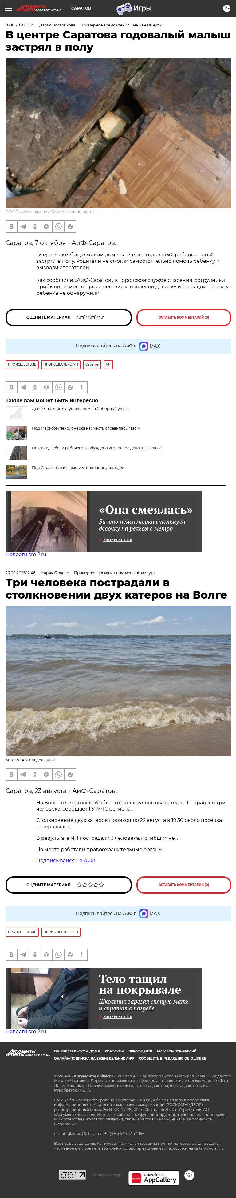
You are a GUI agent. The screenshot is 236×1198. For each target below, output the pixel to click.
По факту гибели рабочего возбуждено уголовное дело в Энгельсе (97, 448)
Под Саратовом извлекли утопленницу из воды (78, 467)
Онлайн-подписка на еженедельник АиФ (94, 1058)
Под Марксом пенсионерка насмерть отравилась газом (86, 428)
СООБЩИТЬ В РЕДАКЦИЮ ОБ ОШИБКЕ (172, 1058)
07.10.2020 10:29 (20, 25)
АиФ (50, 760)
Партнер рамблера (107, 1175)
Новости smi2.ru (26, 554)
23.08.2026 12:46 (20, 573)
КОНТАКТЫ (114, 1051)
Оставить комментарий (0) (184, 317)
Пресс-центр (140, 1051)
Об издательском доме (77, 1051)
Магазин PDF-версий (176, 1051)
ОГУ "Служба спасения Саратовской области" (50, 212)
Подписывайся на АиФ (65, 860)
